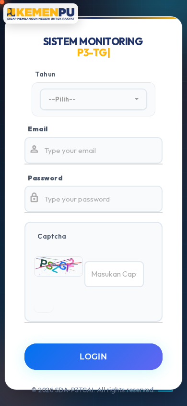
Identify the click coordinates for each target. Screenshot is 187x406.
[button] (93, 100)
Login (93, 356)
